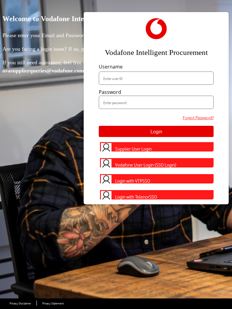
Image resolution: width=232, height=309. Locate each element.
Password (110, 92)
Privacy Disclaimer (20, 303)
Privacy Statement (53, 303)
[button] (156, 145)
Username (111, 66)
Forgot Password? (198, 117)
